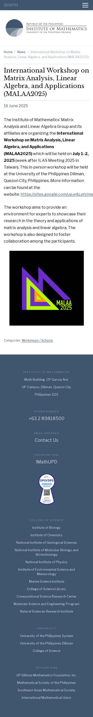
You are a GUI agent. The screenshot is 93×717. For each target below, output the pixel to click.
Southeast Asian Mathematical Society (46, 690)
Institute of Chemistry (46, 535)
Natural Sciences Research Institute (46, 611)
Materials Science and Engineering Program (46, 604)
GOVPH (11, 5)
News (21, 52)
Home (8, 52)
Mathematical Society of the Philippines (46, 683)
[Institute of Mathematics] (47, 27)
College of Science (46, 651)
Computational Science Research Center (47, 596)
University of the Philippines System (46, 636)
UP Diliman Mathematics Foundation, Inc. (46, 675)
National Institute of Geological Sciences (46, 542)
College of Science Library (46, 589)
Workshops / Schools (37, 340)
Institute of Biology (46, 528)
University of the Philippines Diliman (46, 643)
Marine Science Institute (46, 581)
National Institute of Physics (46, 562)
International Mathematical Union (46, 698)
